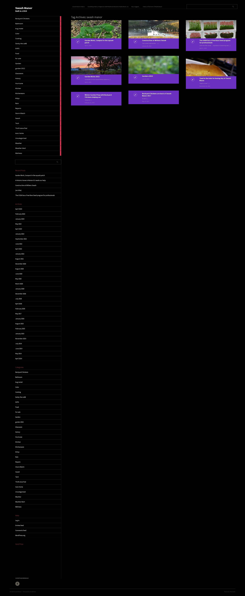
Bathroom (18, 377)
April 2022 (18, 249)
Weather (18, 497)
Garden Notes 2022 (92, 76)
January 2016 (19, 319)
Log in (17, 520)
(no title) (18, 190)
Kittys (17, 452)
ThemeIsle (232, 592)
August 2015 (19, 324)
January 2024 (19, 219)
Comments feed (20, 530)
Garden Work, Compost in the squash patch (30, 175)
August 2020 (19, 269)
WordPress (33, 592)
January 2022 (19, 254)
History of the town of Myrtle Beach (152, 6)
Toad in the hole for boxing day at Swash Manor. (215, 79)
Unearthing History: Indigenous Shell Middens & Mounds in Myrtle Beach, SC (108, 6)
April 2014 (18, 359)
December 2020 (20, 264)
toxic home (19, 487)
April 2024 (18, 209)
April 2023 (18, 229)
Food (17, 407)
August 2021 (19, 259)
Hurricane (18, 437)
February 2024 (20, 214)
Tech (17, 477)
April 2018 (18, 304)
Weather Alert (20, 502)
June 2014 (18, 349)
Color (17, 387)
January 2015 (19, 334)
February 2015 (20, 329)
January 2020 (19, 289)
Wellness (18, 507)
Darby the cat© (20, 397)
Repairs (17, 462)
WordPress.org (20, 535)
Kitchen (18, 442)
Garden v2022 (147, 76)
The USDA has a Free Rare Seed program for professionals (35, 195)
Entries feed (19, 525)
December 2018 (20, 294)
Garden (17, 417)
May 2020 (18, 279)
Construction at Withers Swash (25, 185)
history (17, 432)
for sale (17, 412)
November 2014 (20, 339)
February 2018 (20, 309)
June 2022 (18, 244)
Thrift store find (20, 482)
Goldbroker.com (25, 578)
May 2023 (18, 224)
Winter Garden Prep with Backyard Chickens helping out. (98, 96)
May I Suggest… (135, 6)
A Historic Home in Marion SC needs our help (30, 180)
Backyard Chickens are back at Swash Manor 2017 (156, 94)
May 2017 (18, 314)
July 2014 (18, 344)
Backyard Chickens (21, 372)
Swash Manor (23, 8)
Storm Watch (19, 467)
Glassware (18, 427)
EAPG (17, 402)
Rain (16, 457)
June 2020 (18, 274)
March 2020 (19, 284)
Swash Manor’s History (78, 6)
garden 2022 (19, 422)
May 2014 (18, 354)
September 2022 (21, 239)
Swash (17, 472)
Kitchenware (19, 447)
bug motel (19, 382)
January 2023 (19, 234)
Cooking (18, 392)
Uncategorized (20, 492)
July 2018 (18, 299)
